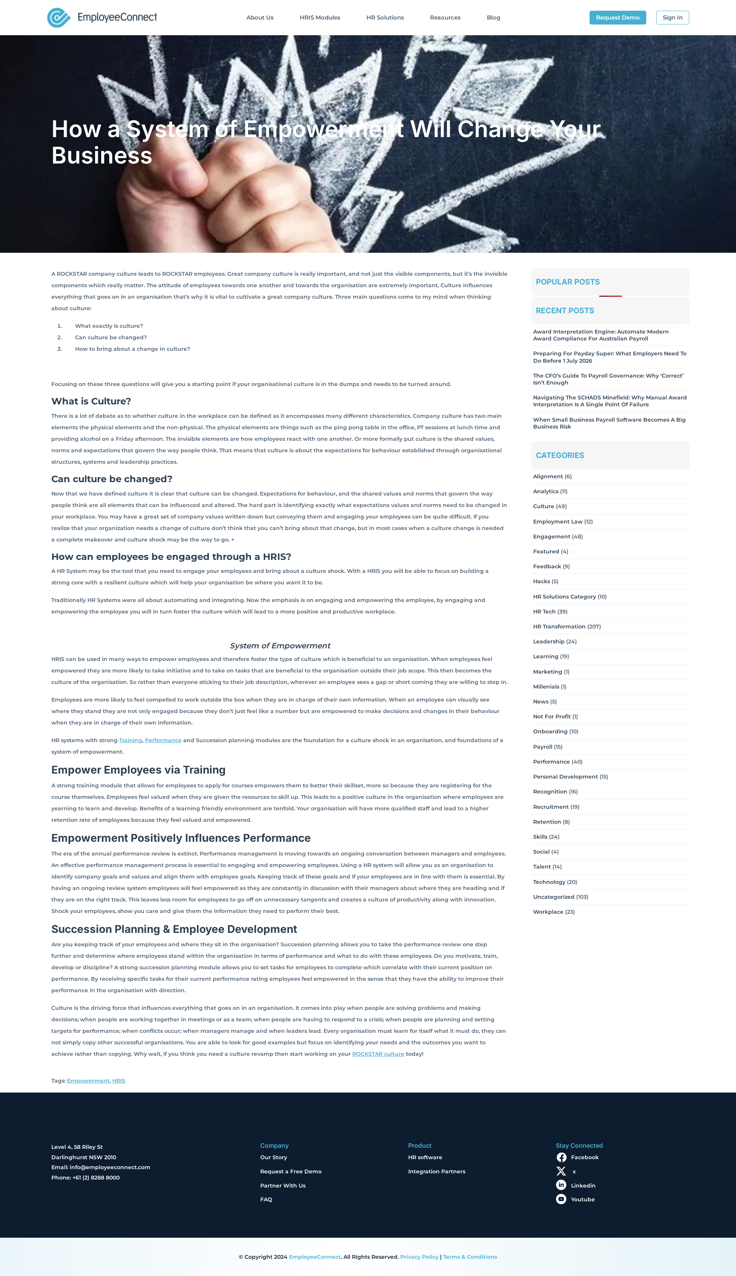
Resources (445, 17)
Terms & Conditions (470, 1256)
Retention (547, 821)
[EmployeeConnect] (102, 16)
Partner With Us (283, 1185)
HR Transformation (559, 626)
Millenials (546, 686)
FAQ (266, 1199)
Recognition (550, 791)
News (541, 701)
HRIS (118, 1080)
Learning (546, 656)
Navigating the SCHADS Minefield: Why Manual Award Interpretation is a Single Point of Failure (610, 401)
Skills (540, 836)
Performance (163, 740)
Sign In (673, 17)
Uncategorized (554, 896)
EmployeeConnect (315, 1256)
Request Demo (618, 17)
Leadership (549, 641)
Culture (543, 506)
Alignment (548, 476)
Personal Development (565, 776)
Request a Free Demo (291, 1171)
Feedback (547, 566)
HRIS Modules (320, 17)
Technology (549, 881)
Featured (546, 551)
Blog (493, 17)
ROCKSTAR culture (378, 1053)
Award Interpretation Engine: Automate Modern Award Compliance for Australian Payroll (601, 335)
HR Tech (544, 611)
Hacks (541, 581)
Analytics (546, 491)
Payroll (542, 746)
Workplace (548, 911)
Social (541, 851)
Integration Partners (436, 1171)
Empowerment (88, 1080)
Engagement (551, 536)
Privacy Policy (419, 1256)
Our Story (273, 1157)
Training (130, 740)
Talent (542, 866)
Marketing (547, 671)
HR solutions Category (564, 596)
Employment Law (558, 521)
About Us (260, 17)
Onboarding (550, 731)
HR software (425, 1157)
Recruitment (551, 806)
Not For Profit (552, 716)
